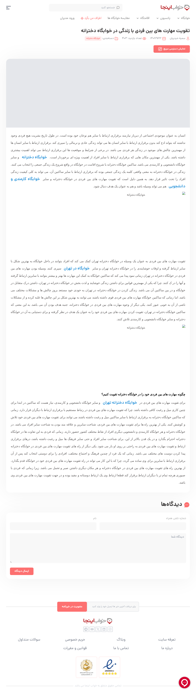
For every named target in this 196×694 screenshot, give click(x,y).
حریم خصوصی (75, 640)
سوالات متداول (29, 640)
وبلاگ (121, 640)
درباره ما (167, 648)
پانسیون (165, 18)
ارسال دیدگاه (22, 571)
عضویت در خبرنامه (72, 607)
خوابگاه (185, 18)
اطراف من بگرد (92, 18)
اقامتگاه (144, 18)
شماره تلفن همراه (176, 518)
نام (94, 518)
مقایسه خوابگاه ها (119, 18)
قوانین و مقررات (75, 648)
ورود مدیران (67, 18)
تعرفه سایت (167, 640)
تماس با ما (121, 648)
